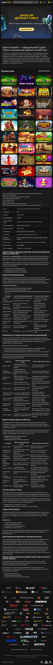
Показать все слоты (44, 71)
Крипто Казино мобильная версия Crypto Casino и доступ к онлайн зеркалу (22, 205)
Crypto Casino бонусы (8, 202)
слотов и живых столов (8, 200)
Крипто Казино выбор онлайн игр (11, 198)
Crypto (6, 2)
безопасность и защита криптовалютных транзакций (16, 197)
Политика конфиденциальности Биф (19, 649)
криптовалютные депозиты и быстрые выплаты (15, 203)
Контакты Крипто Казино (36, 649)
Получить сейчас (26, 29)
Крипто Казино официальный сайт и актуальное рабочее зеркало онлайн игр (22, 193)
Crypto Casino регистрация (9, 195)
